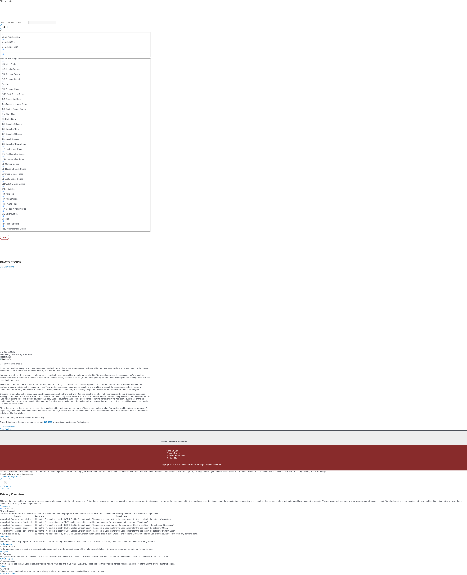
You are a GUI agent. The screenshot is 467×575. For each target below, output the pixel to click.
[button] (4, 237)
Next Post (6, 429)
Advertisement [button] (6, 559)
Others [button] (3, 566)
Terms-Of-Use (171, 451)
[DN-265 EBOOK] (24, 349)
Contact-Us (171, 458)
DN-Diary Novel (7, 267)
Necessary (8, 508)
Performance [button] (6, 544)
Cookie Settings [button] (8, 476)
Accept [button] (19, 476)
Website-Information (175, 456)
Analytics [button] (4, 551)
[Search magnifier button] (4, 27)
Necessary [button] (5, 506)
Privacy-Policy (173, 453)
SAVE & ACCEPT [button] (8, 574)
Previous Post (7, 426)
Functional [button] (4, 536)
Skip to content (7, 1)
